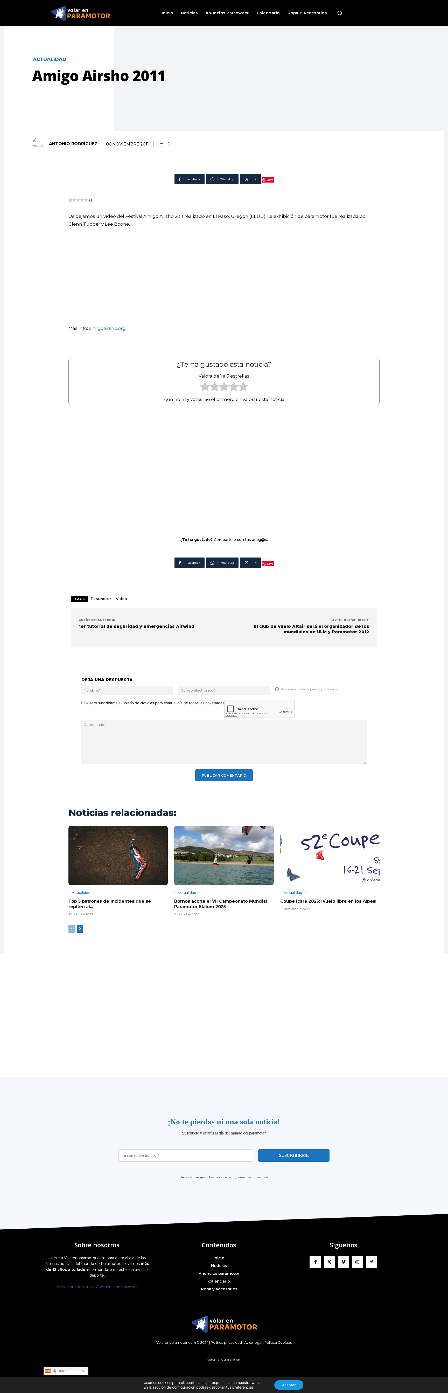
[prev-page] (71, 929)
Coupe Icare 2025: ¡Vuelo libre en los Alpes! (328, 901)
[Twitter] (329, 1262)
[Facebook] (315, 1262)
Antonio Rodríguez (73, 143)
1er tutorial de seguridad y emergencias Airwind (136, 626)
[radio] (205, 388)
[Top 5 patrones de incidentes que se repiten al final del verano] (118, 855)
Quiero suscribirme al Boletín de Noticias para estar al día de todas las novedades (154, 703)
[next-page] (80, 929)
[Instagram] (357, 1262)
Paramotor (101, 598)
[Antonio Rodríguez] (40, 143)
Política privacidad (226, 1342)
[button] (339, 13)
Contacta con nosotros (116, 1287)
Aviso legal (253, 1342)
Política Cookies (278, 1342)
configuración (183, 1387)
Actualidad (49, 59)
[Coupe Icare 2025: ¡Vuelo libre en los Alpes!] (330, 855)
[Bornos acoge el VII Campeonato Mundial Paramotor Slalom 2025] (224, 855)
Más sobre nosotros (75, 1287)
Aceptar (289, 1385)
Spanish (59, 1371)
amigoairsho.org (107, 328)
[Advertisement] (224, 467)
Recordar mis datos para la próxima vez (310, 689)
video (121, 598)
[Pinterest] (371, 1262)
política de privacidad (252, 1177)
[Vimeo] (343, 1262)
